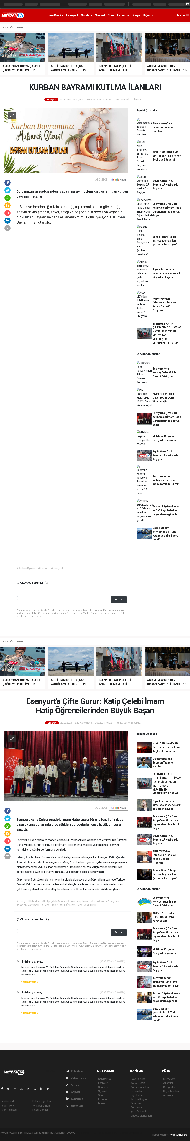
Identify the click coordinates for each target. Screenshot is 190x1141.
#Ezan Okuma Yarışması (105, 901)
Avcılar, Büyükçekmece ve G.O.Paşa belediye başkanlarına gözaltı (166, 510)
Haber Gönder (40, 1109)
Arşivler (75, 1091)
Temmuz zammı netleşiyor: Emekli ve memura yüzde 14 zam (166, 480)
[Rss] (36, 1088)
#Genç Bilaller (49, 904)
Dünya (136, 15)
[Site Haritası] (42, 1088)
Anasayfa (8, 27)
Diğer (147, 15)
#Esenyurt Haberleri (28, 901)
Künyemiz (77, 1098)
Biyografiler (169, 1087)
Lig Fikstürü (137, 1095)
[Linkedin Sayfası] (29, 1088)
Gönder (118, 599)
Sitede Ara (169, 1078)
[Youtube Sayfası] (23, 1088)
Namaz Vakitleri (140, 1087)
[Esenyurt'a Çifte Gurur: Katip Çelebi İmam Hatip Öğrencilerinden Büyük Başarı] (66, 765)
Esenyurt (72, 15)
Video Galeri (78, 1078)
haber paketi (99, 1132)
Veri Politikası (9, 1109)
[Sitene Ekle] (49, 1088)
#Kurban (43, 568)
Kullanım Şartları (41, 1101)
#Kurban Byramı (26, 568)
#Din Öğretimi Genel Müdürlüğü (78, 904)
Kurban (28, 217)
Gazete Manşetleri (141, 1115)
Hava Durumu (138, 1078)
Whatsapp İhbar (41, 1105)
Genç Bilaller (26, 857)
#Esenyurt (57, 568)
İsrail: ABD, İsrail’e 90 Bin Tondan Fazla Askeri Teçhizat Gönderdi (167, 155)
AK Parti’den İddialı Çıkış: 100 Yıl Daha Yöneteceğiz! (164, 397)
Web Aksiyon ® (178, 1134)
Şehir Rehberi (138, 1111)
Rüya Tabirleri (171, 1091)
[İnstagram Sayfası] (16, 1088)
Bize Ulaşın (76, 1105)
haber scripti (114, 1132)
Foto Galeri (77, 1071)
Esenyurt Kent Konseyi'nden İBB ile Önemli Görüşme (164, 372)
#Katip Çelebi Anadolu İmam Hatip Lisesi (65, 901)
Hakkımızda (8, 1101)
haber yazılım (129, 1132)
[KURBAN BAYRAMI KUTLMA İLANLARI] (66, 140)
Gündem (86, 15)
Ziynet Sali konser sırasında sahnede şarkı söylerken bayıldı (167, 273)
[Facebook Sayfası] (3, 1088)
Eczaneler (136, 1091)
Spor (111, 15)
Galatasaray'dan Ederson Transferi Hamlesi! (164, 127)
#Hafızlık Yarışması (28, 904)
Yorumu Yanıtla (29, 981)
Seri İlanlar (137, 1107)
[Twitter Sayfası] (9, 1088)
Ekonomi (123, 15)
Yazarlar (75, 1085)
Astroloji (168, 1095)
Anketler (168, 1083)
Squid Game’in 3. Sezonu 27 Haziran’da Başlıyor (165, 184)
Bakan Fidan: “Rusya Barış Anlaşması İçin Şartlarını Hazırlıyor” (165, 240)
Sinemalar (136, 1103)
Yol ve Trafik (138, 1083)
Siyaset (100, 15)
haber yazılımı (84, 1132)
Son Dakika (55, 15)
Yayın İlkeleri (9, 1105)
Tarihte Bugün (139, 1099)
